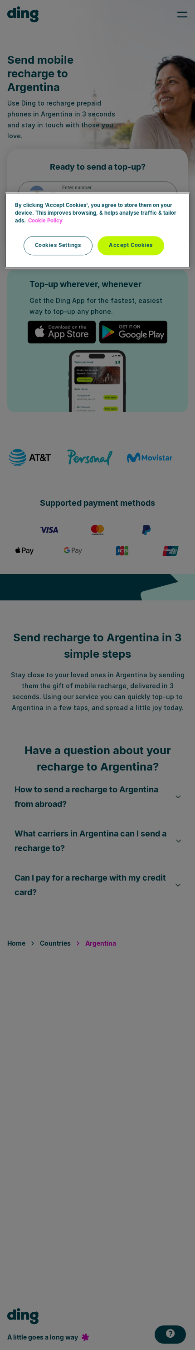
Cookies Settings (58, 245)
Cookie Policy (45, 221)
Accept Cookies (131, 245)
